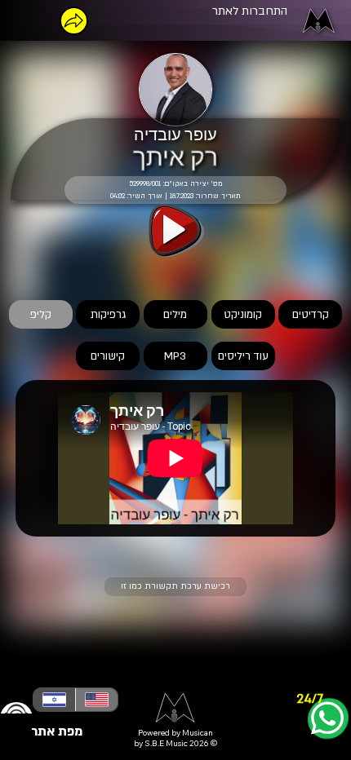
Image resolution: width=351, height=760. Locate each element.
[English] (96, 699)
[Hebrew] (54, 699)
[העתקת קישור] (74, 21)
